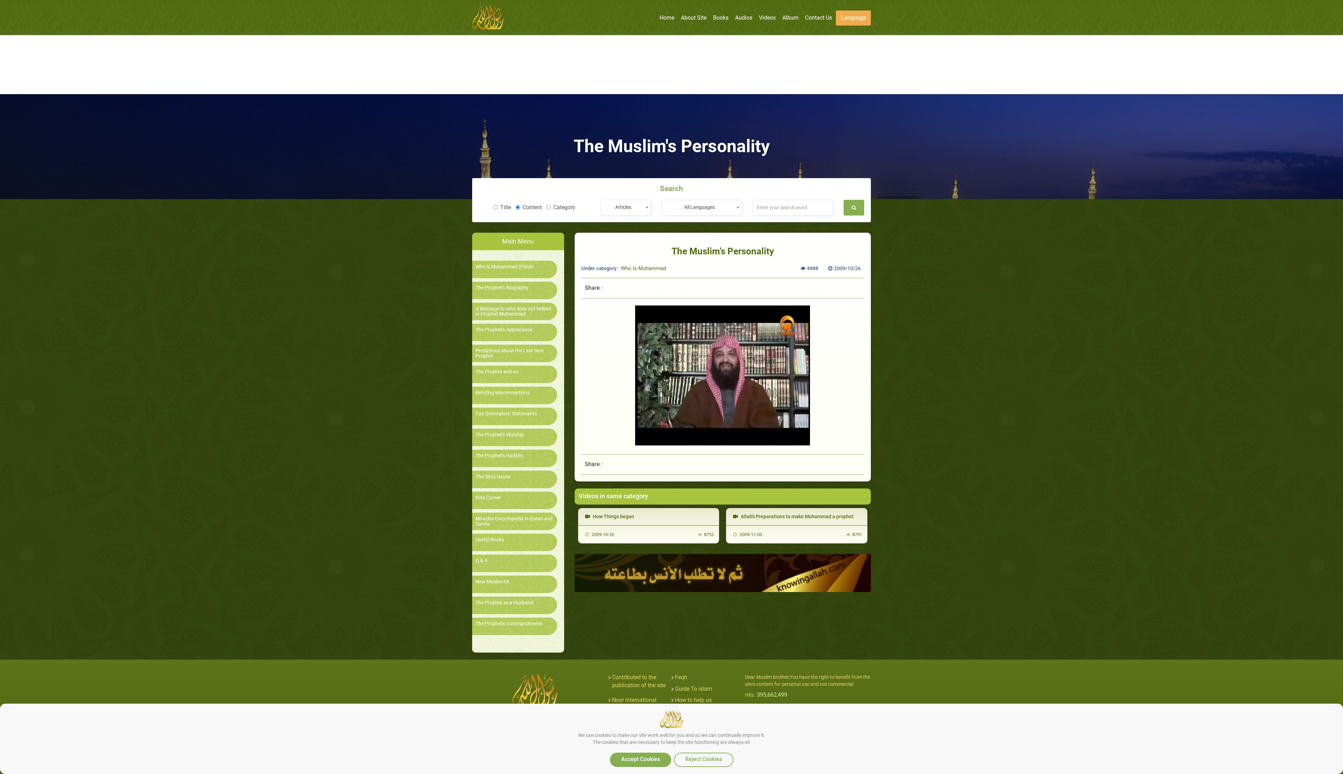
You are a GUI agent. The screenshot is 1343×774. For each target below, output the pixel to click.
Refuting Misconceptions (503, 392)
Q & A (482, 560)
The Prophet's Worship (500, 434)
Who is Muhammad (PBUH (504, 266)
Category (564, 207)
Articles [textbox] (623, 207)
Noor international (634, 700)
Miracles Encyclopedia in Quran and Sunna (514, 521)
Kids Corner (488, 497)
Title (505, 207)
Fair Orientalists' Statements (506, 413)
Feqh (681, 677)
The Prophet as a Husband (504, 602)
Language (853, 17)
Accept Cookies (640, 759)
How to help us (693, 700)
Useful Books (490, 539)
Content (532, 207)
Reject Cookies (703, 759)
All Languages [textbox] (699, 207)
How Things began (613, 516)
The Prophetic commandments (509, 623)
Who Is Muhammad (643, 268)
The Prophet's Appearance (504, 329)
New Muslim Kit (492, 581)
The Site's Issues (493, 476)
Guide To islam (693, 688)
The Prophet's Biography (502, 287)
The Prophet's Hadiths (499, 455)
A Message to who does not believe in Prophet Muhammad (513, 311)
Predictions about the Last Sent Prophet (510, 353)
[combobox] (625, 208)
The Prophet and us (497, 371)
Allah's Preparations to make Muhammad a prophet (797, 516)
